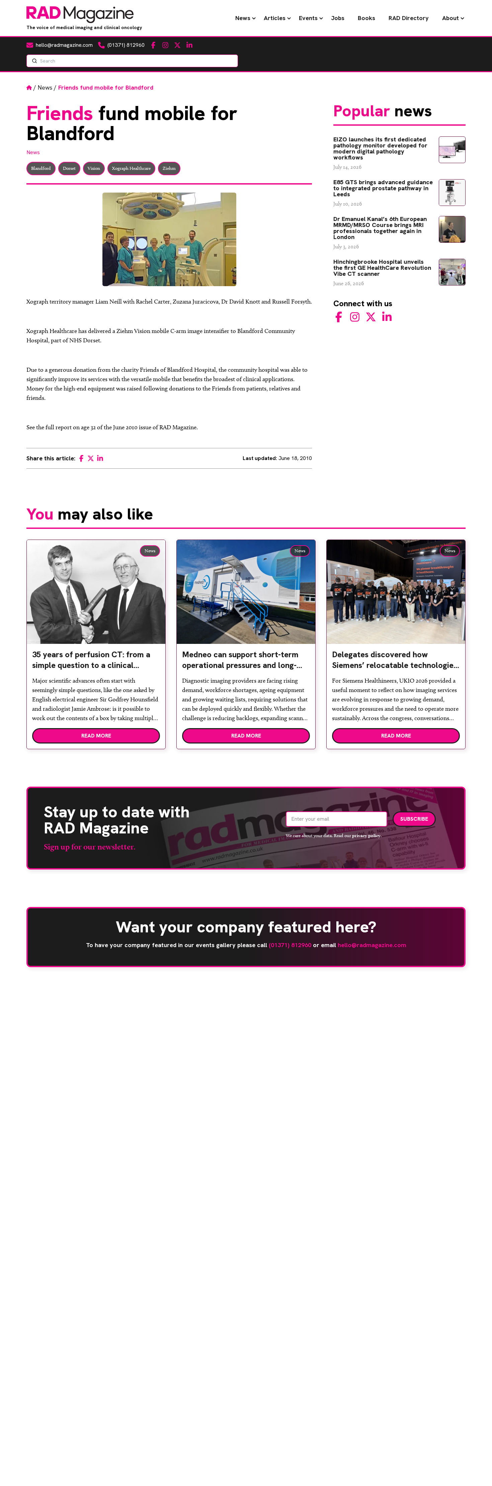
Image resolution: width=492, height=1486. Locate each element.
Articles (274, 18)
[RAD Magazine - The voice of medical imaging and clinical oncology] (80, 14)
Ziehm (169, 168)
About (450, 18)
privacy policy (366, 835)
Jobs (337, 18)
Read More (96, 735)
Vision (94, 168)
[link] (96, 662)
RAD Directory (409, 18)
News (242, 18)
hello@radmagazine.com (372, 945)
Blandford (41, 168)
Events (308, 18)
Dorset (69, 168)
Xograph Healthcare (131, 168)
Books (366, 18)
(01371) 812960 (290, 945)
